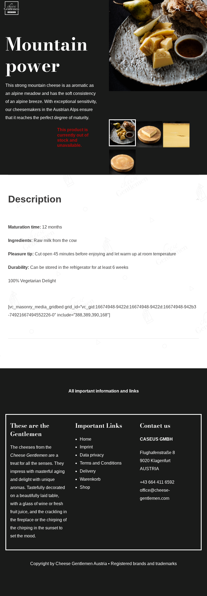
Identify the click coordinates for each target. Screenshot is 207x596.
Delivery (88, 471)
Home (85, 439)
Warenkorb (90, 479)
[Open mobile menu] (200, 8)
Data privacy (92, 455)
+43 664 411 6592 (157, 482)
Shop (85, 487)
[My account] (177, 8)
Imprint (86, 447)
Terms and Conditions (101, 463)
